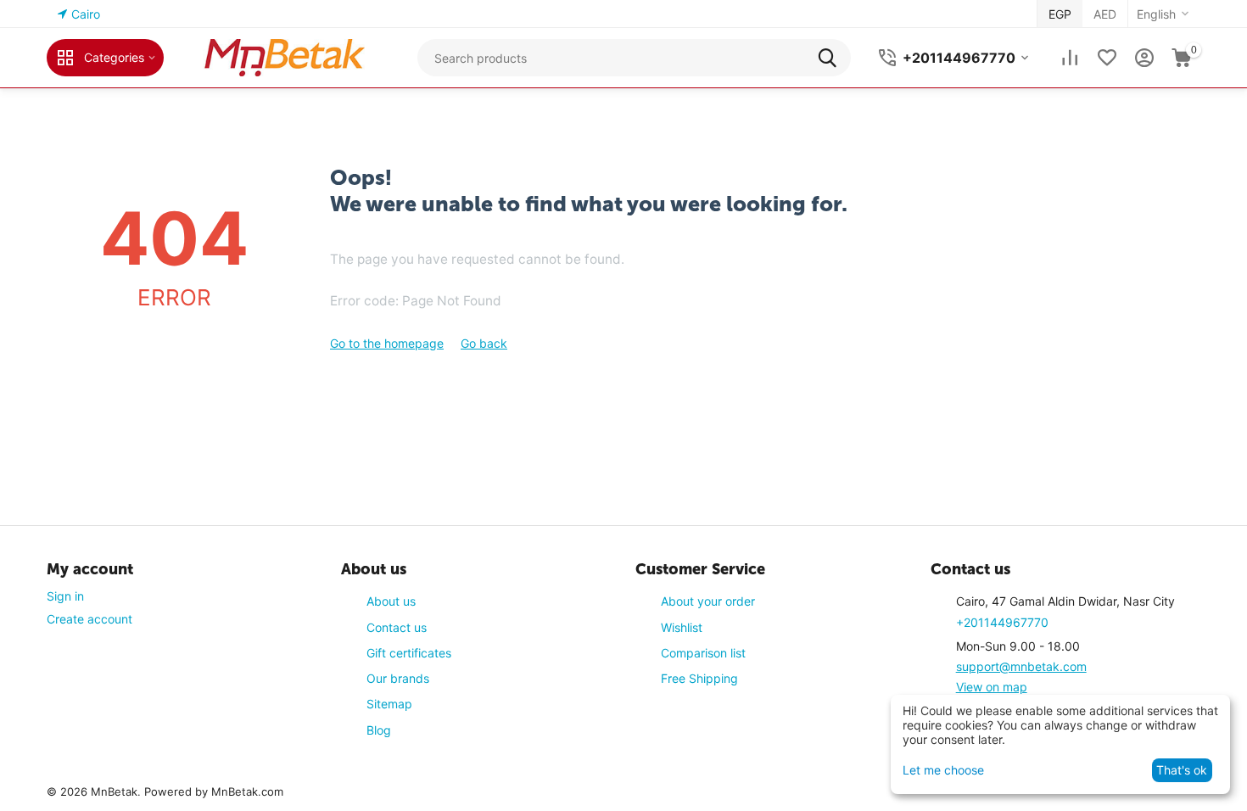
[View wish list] (1107, 57)
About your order (708, 601)
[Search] (832, 57)
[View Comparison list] (1070, 57)
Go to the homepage (387, 343)
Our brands (397, 678)
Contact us (396, 627)
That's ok (1181, 770)
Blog (378, 730)
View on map (991, 687)
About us (391, 601)
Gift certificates (408, 653)
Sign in (65, 596)
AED (1104, 14)
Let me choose (943, 770)
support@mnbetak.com (1021, 666)
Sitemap (389, 703)
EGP (1059, 14)
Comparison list (703, 653)
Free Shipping (699, 678)
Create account (89, 619)
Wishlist (681, 627)
